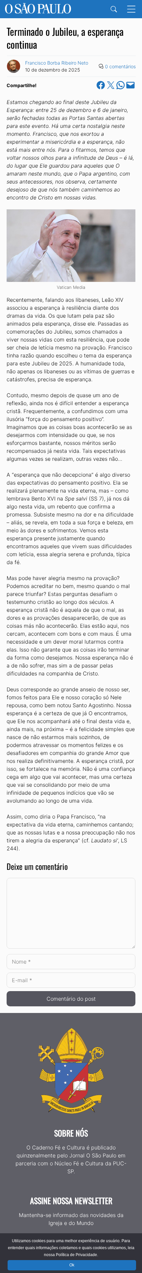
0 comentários (120, 66)
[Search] (114, 9)
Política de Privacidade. (77, 1254)
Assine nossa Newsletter (71, 1200)
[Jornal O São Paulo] (38, 9)
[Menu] (131, 9)
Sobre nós (71, 1133)
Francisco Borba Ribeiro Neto (56, 63)
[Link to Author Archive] (13, 66)
